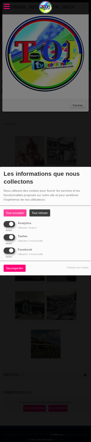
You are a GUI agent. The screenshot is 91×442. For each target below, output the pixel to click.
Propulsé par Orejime (78, 267)
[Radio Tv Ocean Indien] (45, 7)
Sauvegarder (14, 268)
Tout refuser (40, 213)
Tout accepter (15, 213)
